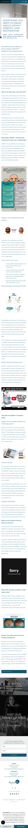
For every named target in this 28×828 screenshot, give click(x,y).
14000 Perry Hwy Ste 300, (14, 766)
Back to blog (7, 671)
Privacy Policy (14, 801)
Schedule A (14, 685)
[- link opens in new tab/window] (14, 705)
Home (5, 34)
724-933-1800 (5, 1)
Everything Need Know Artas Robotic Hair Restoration (13, 36)
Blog (11, 34)
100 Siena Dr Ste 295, (14, 773)
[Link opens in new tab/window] (13, 788)
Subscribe (14, 755)
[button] (3, 822)
